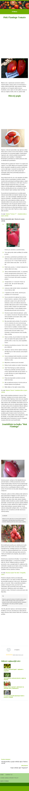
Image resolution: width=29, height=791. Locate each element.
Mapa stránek (4, 781)
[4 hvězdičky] (10, 654)
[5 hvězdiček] (12, 654)
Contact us (8, 774)
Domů (2, 774)
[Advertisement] (14, 35)
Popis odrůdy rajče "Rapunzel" (19, 768)
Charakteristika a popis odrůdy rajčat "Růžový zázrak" (14, 762)
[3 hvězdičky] (9, 654)
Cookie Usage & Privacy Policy (9, 778)
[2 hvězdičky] (8, 654)
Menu (15, 11)
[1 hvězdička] (6, 654)
